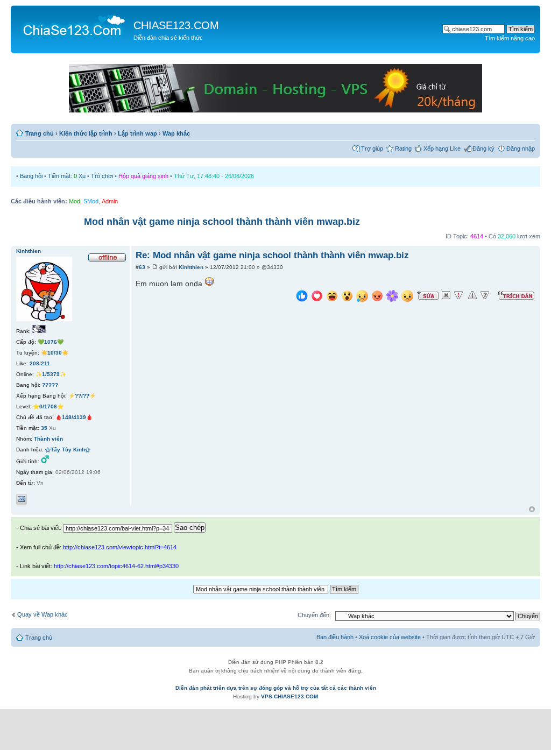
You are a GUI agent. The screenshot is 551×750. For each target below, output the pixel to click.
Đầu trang (532, 509)
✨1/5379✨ (51, 374)
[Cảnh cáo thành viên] (472, 295)
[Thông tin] (484, 295)
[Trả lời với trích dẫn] (516, 295)
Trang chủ (39, 133)
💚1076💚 (50, 342)
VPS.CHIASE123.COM (289, 696)
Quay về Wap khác (42, 614)
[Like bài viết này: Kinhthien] (302, 297)
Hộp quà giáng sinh (143, 176)
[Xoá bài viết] (446, 295)
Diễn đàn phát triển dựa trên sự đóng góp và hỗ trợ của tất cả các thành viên (275, 688)
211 (45, 363)
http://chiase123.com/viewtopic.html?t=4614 (119, 547)
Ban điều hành (335, 637)
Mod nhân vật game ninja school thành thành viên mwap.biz (222, 221)
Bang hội (31, 176)
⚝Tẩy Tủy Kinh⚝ (67, 449)
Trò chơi (102, 176)
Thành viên (48, 439)
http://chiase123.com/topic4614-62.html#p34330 (116, 566)
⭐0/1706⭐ (48, 406)
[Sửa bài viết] (427, 295)
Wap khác (176, 133)
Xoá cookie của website (390, 637)
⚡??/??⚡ (82, 396)
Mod (74, 201)
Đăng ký (483, 148)
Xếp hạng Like (442, 148)
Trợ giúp (372, 148)
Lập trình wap (137, 133)
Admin (110, 201)
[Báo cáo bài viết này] (458, 295)
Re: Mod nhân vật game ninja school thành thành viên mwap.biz (272, 255)
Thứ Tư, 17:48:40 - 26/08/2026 (214, 176)
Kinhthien (191, 267)
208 (34, 363)
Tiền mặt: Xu (67, 176)
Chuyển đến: (314, 615)
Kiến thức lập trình (85, 133)
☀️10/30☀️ (54, 353)
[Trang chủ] (73, 24)
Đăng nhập (520, 148)
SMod (90, 201)
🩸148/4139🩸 (74, 417)
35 (44, 428)
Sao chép (189, 527)
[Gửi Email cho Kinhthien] (21, 499)
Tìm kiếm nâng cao (510, 38)
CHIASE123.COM (176, 25)
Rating (403, 148)
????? (50, 385)
